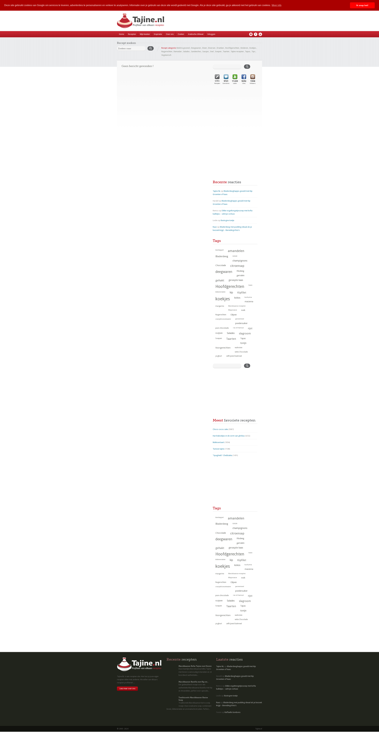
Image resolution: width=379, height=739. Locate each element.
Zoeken (181, 34)
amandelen (236, 251)
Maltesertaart (218, 442)
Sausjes (205, 51)
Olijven (234, 314)
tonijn (243, 343)
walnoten (238, 348)
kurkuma (248, 297)
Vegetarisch (166, 55)
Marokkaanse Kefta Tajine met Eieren (195, 666)
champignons (239, 260)
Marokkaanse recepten (237, 306)
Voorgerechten (223, 347)
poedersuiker (241, 323)
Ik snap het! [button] (362, 5)
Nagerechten (166, 51)
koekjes (222, 298)
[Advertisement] (235, 111)
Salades (186, 51)
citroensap (237, 266)
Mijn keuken (145, 34)
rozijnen (219, 333)
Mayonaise (232, 310)
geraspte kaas (236, 280)
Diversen (211, 48)
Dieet (204, 48)
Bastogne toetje (227, 220)
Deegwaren (196, 48)
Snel (212, 51)
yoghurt (218, 356)
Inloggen (211, 34)
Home (121, 34)
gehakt (219, 280)
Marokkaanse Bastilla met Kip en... (194, 682)
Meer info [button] (276, 5)
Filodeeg (240, 271)
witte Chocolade (241, 352)
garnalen (240, 275)
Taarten (226, 51)
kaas (250, 285)
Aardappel (219, 250)
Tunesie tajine (218, 449)
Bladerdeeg (221, 256)
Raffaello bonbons (232, 712)
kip (231, 292)
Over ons (170, 34)
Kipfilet (241, 292)
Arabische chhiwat (195, 34)
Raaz (215, 227)
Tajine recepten (237, 51)
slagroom (245, 333)
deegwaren (223, 272)
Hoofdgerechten (232, 48)
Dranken (220, 48)
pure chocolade (222, 328)
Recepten (132, 34)
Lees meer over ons (127, 689)
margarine (219, 306)
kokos (237, 297)
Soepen (218, 51)
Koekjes (252, 48)
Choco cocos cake (220, 429)
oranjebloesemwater (223, 319)
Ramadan (178, 51)
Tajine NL (216, 191)
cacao (234, 256)
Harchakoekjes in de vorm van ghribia (228, 436)
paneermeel (239, 319)
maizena (249, 301)
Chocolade (220, 265)
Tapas (247, 51)
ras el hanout (238, 328)
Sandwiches (196, 51)
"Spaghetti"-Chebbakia (222, 455)
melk (243, 310)
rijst (250, 328)
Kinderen (244, 48)
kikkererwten (220, 292)
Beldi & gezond (183, 48)
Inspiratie (158, 34)
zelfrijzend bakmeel (234, 356)
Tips (253, 51)
